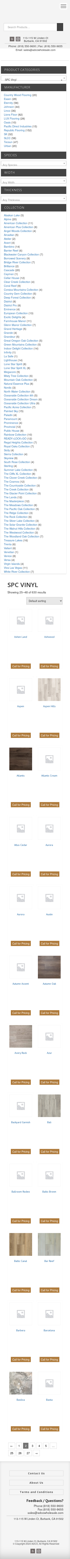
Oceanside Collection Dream (21, 399)
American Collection (15, 223)
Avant (7, 242)
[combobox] (33, 78)
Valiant (8, 548)
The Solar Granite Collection (20, 524)
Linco (7, 110)
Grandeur (9, 336)
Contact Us (36, 1473)
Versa (7, 560)
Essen (7, 99)
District (8, 301)
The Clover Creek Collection (20, 477)
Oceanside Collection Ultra (19, 403)
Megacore (10, 372)
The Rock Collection (16, 517)
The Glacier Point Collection (20, 493)
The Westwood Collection (19, 532)
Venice (8, 556)
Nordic (8, 387)
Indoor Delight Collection (18, 348)
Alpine (7, 219)
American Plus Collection (18, 227)
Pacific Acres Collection (17, 407)
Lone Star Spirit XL (15, 368)
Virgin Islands (12, 564)
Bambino (9, 246)
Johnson (9, 107)
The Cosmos (11, 481)
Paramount (10, 419)
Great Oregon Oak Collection (21, 340)
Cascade (9, 270)
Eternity (8, 103)
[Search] (60, 27)
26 (19, 1453)
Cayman (9, 274)
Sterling (8, 466)
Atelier (7, 239)
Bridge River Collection (17, 262)
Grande (8, 333)
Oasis (7, 122)
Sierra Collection (13, 454)
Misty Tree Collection (16, 376)
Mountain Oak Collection (18, 380)
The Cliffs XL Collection (17, 474)
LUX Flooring (11, 118)
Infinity (8, 352)
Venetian (9, 552)
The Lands (10, 497)
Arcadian (9, 235)
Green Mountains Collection (20, 344)
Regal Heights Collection (18, 442)
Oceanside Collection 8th (18, 395)
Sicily (7, 450)
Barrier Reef (11, 250)
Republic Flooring (14, 130)
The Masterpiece (14, 501)
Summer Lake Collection (18, 470)
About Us (36, 1482)
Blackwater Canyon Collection (21, 254)
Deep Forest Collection (17, 297)
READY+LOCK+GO (15, 438)
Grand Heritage (13, 329)
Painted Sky (11, 411)
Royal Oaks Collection (17, 446)
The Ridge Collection (16, 513)
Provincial (9, 427)
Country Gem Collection (18, 293)
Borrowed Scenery (15, 258)
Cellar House (11, 278)
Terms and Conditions (36, 1492)
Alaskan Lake (12, 215)
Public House (11, 430)
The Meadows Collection (18, 505)
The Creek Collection (16, 489)
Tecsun (8, 142)
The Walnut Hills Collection (19, 528)
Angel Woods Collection (18, 231)
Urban (7, 146)
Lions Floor (10, 114)
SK (5, 134)
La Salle (8, 356)
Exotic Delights (12, 317)
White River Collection (17, 571)
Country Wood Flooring (17, 95)
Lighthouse (10, 360)
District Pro (10, 305)
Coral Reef (10, 286)
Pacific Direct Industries (18, 126)
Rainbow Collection (15, 434)
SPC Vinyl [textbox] (32, 79)
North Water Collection (17, 391)
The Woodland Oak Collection (21, 536)
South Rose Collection (17, 462)
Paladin (8, 415)
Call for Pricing (20, 666)
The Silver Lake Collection (19, 521)
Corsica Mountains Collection (21, 289)
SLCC (7, 138)
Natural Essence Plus (16, 383)
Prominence (11, 423)
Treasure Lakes (13, 540)
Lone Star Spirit (13, 364)
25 (11, 1453)
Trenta (8, 544)
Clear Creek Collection (17, 282)
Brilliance (9, 266)
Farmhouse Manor (15, 321)
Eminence (10, 309)
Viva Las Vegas (13, 568)
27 (28, 1453)
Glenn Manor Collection (18, 325)
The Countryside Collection (20, 485)
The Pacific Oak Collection (19, 509)
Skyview (8, 458)
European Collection (16, 313)
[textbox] (33, 165)
